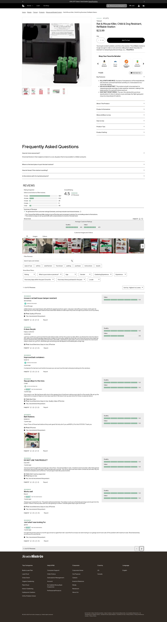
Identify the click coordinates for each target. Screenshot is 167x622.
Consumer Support (53, 570)
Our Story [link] (46, 5)
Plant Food (25, 585)
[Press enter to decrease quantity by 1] (98, 40)
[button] (23, 1)
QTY (98, 36)
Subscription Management (55, 578)
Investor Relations (78, 581)
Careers (74, 578)
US (98, 570)
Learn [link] (38, 5)
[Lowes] (115, 60)
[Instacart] (137, 60)
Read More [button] (130, 50)
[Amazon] (104, 60)
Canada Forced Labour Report (108, 614)
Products (42, 12)
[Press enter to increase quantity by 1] (103, 40)
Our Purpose (76, 574)
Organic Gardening (28, 581)
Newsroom (75, 589)
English (125, 570)
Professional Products (54, 590)
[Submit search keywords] (108, 6)
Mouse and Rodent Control (54, 12)
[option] (104, 63)
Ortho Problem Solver (29, 596)
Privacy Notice (130, 614)
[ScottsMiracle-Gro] (23, 6)
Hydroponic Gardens (28, 592)
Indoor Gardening (27, 589)
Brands (29, 12)
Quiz (89, 1)
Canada (99, 574)
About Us (75, 592)
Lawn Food (25, 574)
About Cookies (108, 613)
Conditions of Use (120, 614)
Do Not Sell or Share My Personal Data (94, 613)
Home (24, 12)
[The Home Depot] (126, 60)
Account (50, 581)
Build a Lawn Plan (27, 570)
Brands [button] (29, 5)
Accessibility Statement (132, 613)
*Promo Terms (92, 616)
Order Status (51, 574)
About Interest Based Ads (119, 613)
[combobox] (116, 5)
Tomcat (35, 12)
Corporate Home (77, 570)
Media (74, 585)
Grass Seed (26, 578)
